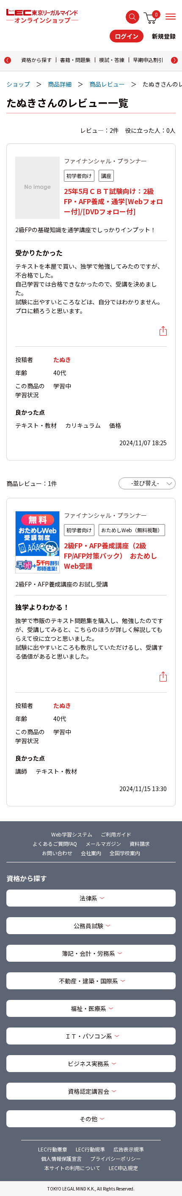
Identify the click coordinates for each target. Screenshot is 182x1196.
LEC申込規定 (123, 1167)
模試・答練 (111, 59)
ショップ (18, 84)
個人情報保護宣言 (61, 1158)
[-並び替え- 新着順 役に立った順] (147, 483)
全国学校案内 (125, 852)
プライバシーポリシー (115, 1158)
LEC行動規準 (90, 1149)
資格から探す (36, 59)
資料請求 (140, 843)
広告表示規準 (128, 1149)
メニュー (170, 17)
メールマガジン (103, 843)
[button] (174, 60)
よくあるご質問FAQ (55, 843)
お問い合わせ (57, 852)
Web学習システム (71, 834)
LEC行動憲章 (52, 1149)
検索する (132, 17)
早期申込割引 (148, 59)
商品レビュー (107, 84)
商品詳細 (60, 84)
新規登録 (164, 36)
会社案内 (91, 852)
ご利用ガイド (116, 834)
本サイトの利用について (72, 1167)
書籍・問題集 (75, 59)
